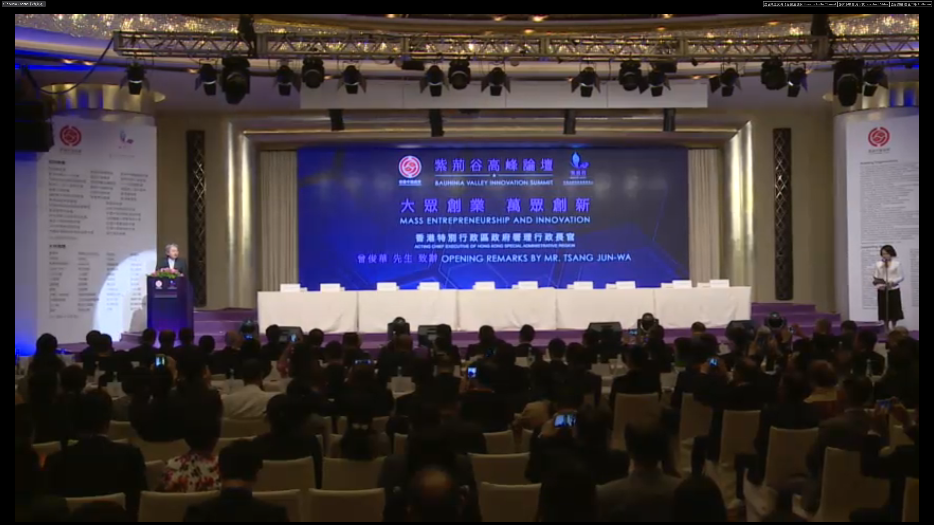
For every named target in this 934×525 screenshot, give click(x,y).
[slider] (452, 518)
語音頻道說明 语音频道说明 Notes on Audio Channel (800, 4)
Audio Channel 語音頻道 (25, 4)
